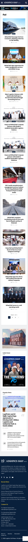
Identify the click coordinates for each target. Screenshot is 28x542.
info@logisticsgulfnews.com (8, 514)
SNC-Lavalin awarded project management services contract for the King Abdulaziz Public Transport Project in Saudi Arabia (14, 189)
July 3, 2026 (14, 42)
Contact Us (3, 535)
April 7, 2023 (14, 309)
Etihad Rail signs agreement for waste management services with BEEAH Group (14, 67)
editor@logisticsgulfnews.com (8, 509)
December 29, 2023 (14, 101)
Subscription (17, 533)
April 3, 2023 (14, 225)
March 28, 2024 (14, 71)
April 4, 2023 (14, 253)
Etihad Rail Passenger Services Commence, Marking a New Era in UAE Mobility (14, 38)
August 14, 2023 (14, 132)
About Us (3, 533)
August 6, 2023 (14, 162)
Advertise (10, 533)
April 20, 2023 (14, 194)
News (13, 121)
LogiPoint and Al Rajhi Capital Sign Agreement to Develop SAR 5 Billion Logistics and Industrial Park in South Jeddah (11, 420)
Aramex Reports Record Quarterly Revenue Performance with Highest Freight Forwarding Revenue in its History (16, 445)
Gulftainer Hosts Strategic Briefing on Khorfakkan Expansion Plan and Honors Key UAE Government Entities (15, 435)
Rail (14, 33)
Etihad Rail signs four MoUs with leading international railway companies (14, 278)
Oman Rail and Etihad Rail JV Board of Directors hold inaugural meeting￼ (14, 249)
